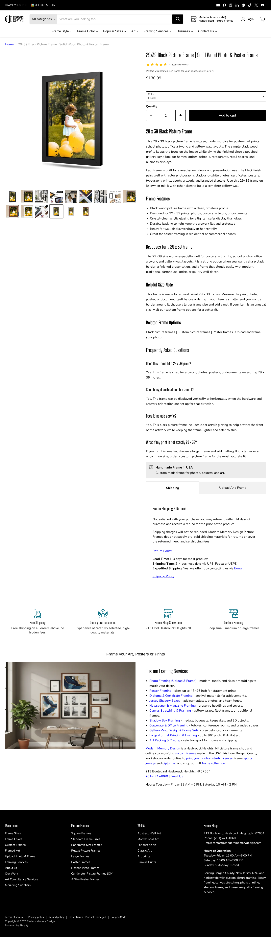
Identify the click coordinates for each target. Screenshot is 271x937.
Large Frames (80, 856)
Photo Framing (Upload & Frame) (172, 681)
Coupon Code (118, 917)
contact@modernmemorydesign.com (236, 843)
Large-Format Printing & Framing (173, 735)
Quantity (151, 106)
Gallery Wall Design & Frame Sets (174, 730)
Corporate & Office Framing (168, 725)
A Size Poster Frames (85, 879)
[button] (12, 196)
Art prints (143, 856)
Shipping (172, 488)
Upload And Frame (232, 488)
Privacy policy (36, 917)
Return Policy (162, 551)
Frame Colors (13, 839)
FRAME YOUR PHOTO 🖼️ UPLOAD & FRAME (31, 5)
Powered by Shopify (16, 925)
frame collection (213, 763)
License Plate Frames (85, 868)
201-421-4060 (156, 776)
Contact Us (206, 31)
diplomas (169, 763)
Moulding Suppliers (18, 885)
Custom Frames (15, 845)
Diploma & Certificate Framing (170, 696)
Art (133, 31)
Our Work (11, 874)
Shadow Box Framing (164, 720)
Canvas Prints (146, 862)
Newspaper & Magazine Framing (172, 705)
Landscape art (146, 845)
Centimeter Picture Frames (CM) (92, 874)
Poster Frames (80, 862)
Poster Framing (160, 691)
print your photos (198, 758)
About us (11, 868)
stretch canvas (222, 758)
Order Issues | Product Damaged (87, 917)
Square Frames (81, 833)
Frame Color (86, 31)
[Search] (177, 19)
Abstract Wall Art (149, 833)
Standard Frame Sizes (85, 839)
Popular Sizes (113, 31)
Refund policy (56, 917)
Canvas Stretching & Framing (170, 710)
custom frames (185, 753)
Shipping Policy (163, 576)
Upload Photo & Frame (20, 856)
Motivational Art (148, 839)
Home (9, 44)
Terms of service (14, 917)
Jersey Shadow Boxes (164, 700)
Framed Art (12, 851)
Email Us (176, 776)
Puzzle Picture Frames (85, 851)
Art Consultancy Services (21, 879)
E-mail (238, 568)
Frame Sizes (13, 833)
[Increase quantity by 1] (181, 115)
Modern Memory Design (162, 748)
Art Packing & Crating (164, 740)
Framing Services (156, 31)
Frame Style (61, 31)
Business (184, 31)
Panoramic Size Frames (86, 845)
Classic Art (144, 851)
